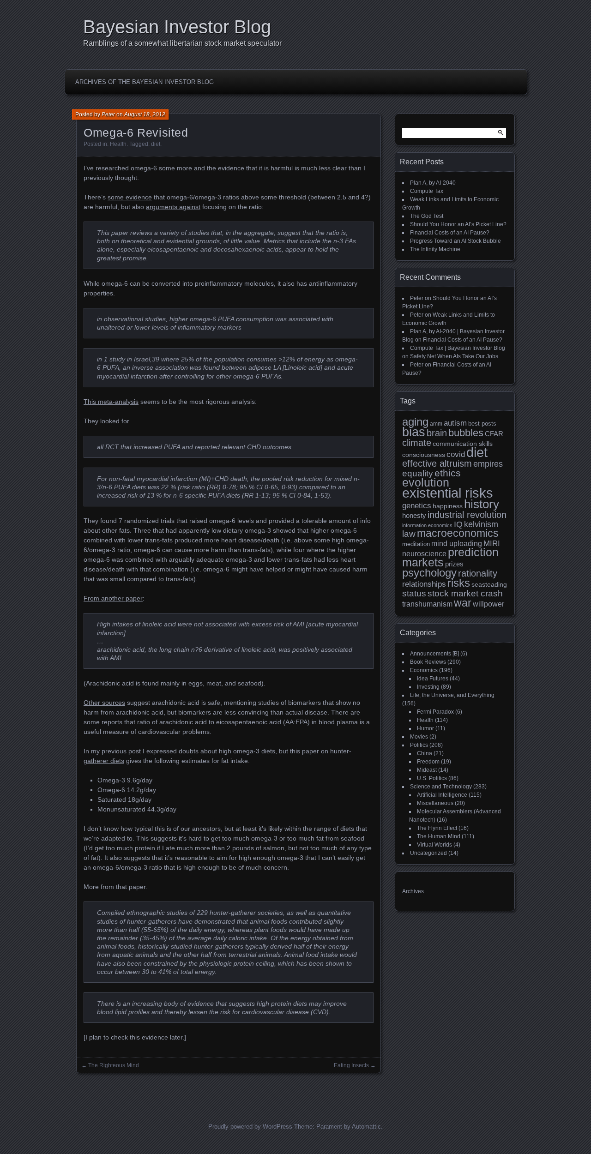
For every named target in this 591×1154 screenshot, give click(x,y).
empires (488, 464)
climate (416, 443)
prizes (454, 564)
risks (458, 583)
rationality (477, 573)
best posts (482, 423)
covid (455, 454)
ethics (447, 473)
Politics (419, 745)
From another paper (113, 598)
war (462, 603)
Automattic (366, 1126)
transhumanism (427, 604)
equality (417, 473)
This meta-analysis (111, 401)
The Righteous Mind (113, 1065)
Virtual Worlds (434, 844)
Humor (425, 728)
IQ (458, 524)
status (414, 593)
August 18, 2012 (144, 114)
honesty (414, 515)
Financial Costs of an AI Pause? (449, 232)
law (409, 534)
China (424, 753)
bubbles (465, 433)
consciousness (423, 454)
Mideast (427, 770)
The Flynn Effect (437, 828)
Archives (413, 891)
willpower (488, 604)
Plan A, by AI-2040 (433, 183)
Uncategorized (428, 853)
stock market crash (465, 593)
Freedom (428, 761)
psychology (429, 572)
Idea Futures (432, 678)
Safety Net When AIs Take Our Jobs (454, 356)
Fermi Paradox (435, 712)
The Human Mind (438, 836)
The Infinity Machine (435, 249)
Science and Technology (441, 786)
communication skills (463, 443)
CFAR (494, 434)
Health (118, 144)
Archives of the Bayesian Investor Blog (144, 81)
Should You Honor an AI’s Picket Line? (458, 224)
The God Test (426, 216)
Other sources (104, 702)
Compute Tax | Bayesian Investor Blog (457, 348)
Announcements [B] (434, 653)
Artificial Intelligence (442, 795)
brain (437, 433)
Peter (108, 114)
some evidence (130, 197)
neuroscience (424, 554)
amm (436, 424)
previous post (121, 751)
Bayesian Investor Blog (177, 27)
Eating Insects (351, 1065)
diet (155, 144)
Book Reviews (428, 662)
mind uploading (456, 543)
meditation (416, 544)
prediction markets (450, 557)
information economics (427, 525)
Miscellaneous (435, 803)
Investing (428, 687)
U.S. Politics (432, 778)
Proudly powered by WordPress (250, 1126)
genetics (416, 505)
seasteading (489, 584)
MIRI (491, 543)
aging (415, 421)
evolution (425, 482)
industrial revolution (467, 515)
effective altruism (437, 463)
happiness (448, 506)
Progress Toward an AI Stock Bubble (455, 241)
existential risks (447, 492)
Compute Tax (426, 191)
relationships (424, 584)
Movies (419, 736)
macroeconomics (458, 533)
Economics (424, 670)
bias (413, 432)
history (481, 504)
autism (455, 423)
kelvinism (481, 524)
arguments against (173, 206)
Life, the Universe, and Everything (452, 695)
